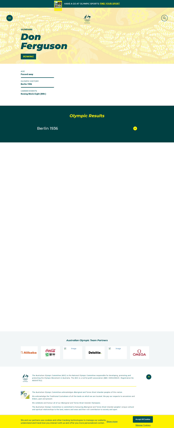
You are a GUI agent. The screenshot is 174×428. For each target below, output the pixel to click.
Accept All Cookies (143, 419)
